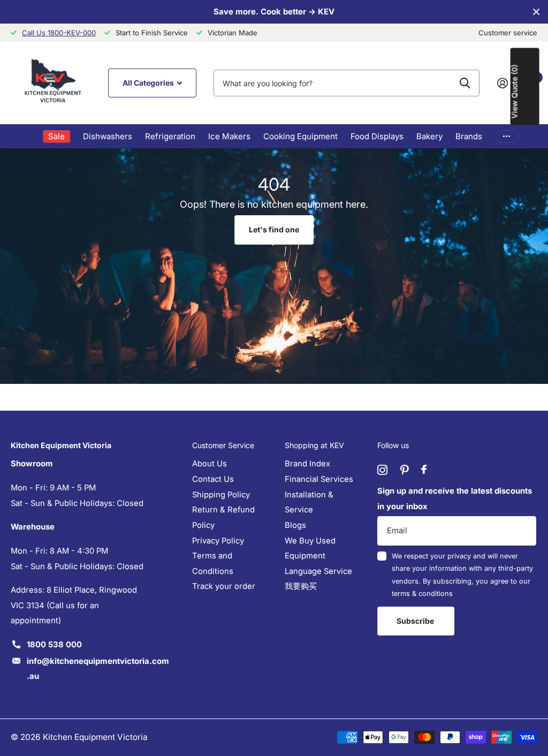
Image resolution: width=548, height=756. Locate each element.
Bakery (429, 136)
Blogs (295, 525)
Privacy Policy (218, 541)
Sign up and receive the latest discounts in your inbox (454, 498)
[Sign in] (507, 83)
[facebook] (424, 469)
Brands (468, 136)
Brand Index (307, 463)
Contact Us (213, 479)
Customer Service (223, 445)
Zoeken (465, 83)
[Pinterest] (404, 470)
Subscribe (416, 620)
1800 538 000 (54, 644)
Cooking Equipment (300, 136)
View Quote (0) (515, 91)
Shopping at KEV (314, 445)
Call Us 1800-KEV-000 (59, 32)
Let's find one (274, 229)
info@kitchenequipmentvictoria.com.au (98, 669)
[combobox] (347, 83)
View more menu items (507, 136)
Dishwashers (107, 136)
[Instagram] (382, 470)
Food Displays (377, 136)
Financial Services (319, 479)
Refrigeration (170, 136)
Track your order (223, 586)
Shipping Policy (221, 495)
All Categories (149, 82)
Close (536, 12)
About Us (209, 463)
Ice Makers (229, 136)
